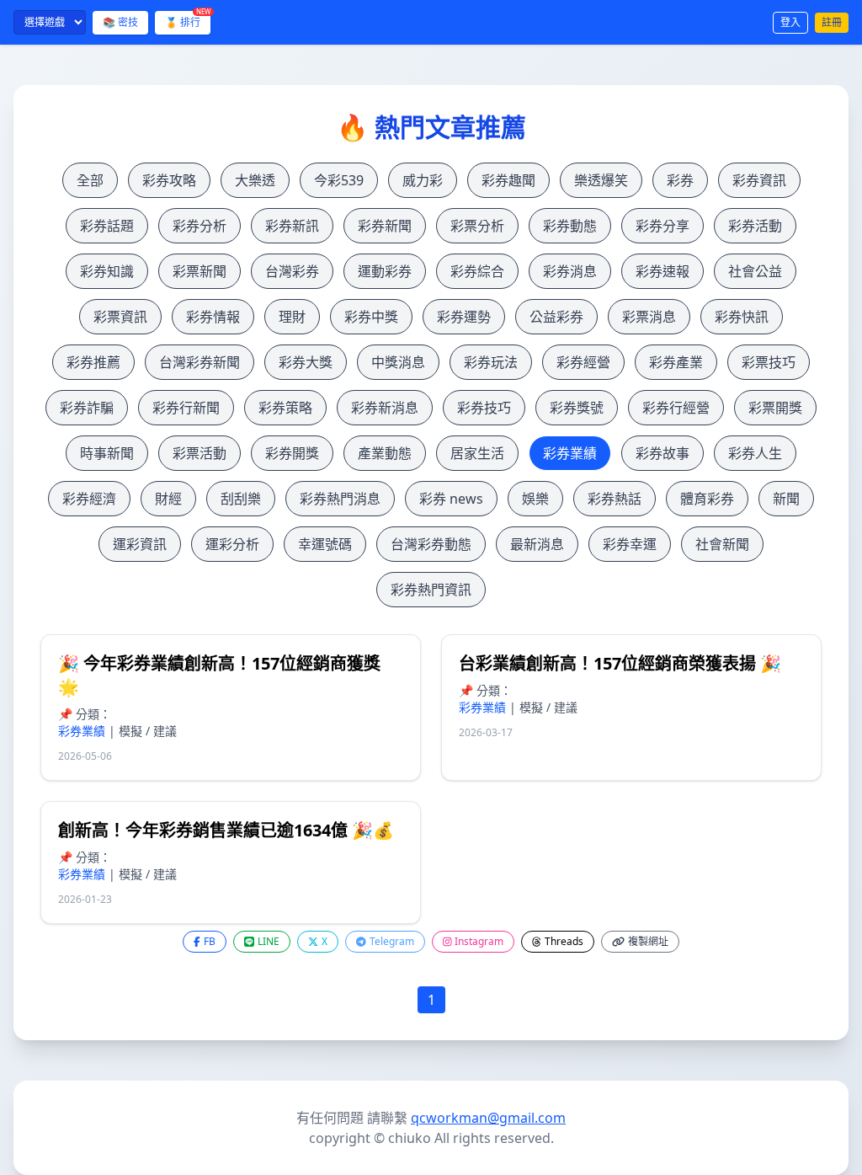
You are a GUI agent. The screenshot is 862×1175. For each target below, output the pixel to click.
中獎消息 (398, 362)
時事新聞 (107, 453)
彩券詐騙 (87, 407)
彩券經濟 (89, 498)
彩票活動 (199, 453)
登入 (790, 22)
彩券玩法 (491, 362)
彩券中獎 (371, 316)
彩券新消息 (384, 407)
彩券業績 (570, 453)
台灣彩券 (292, 271)
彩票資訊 (120, 316)
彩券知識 (107, 271)
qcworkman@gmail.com (488, 1117)
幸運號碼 (325, 544)
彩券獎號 (577, 407)
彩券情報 (213, 316)
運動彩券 (385, 271)
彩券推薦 (93, 362)
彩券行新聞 (186, 407)
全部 (90, 180)
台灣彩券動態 (431, 544)
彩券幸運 (630, 544)
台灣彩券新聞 (199, 362)
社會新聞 (722, 544)
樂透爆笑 (601, 180)
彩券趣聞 (508, 180)
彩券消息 (570, 271)
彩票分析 (477, 225)
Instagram (479, 941)
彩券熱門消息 (340, 498)
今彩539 (339, 180)
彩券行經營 (676, 407)
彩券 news (451, 498)
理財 (292, 316)
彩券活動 (755, 225)
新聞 (786, 498)
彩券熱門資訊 (431, 589)
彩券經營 (583, 362)
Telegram (392, 941)
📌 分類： (84, 714)
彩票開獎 (775, 407)
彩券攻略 (169, 180)
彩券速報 (662, 271)
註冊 (832, 22)
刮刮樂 (241, 498)
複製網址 (648, 941)
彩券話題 (107, 225)
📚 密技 (120, 22)
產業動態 (385, 453)
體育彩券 (707, 498)
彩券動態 (570, 225)
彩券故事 (662, 453)
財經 (168, 498)
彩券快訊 (742, 316)
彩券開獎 (292, 453)
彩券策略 (285, 407)
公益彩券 (556, 316)
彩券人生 (755, 453)
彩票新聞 (199, 271)
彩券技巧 (484, 407)
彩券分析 (199, 225)
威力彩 (422, 180)
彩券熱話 (614, 498)
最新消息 (537, 544)
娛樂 (535, 498)
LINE (268, 941)
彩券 (680, 180)
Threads (564, 941)
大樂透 (255, 180)
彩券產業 (676, 362)
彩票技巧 (768, 362)
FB (210, 941)
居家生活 (477, 453)
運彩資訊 (140, 544)
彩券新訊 (292, 225)
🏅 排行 (187, 20)
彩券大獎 (306, 362)
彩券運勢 (464, 316)
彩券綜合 (477, 271)
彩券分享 (662, 225)
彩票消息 (649, 316)
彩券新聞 (385, 225)
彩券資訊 (759, 180)
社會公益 (755, 271)
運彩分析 (232, 544)
